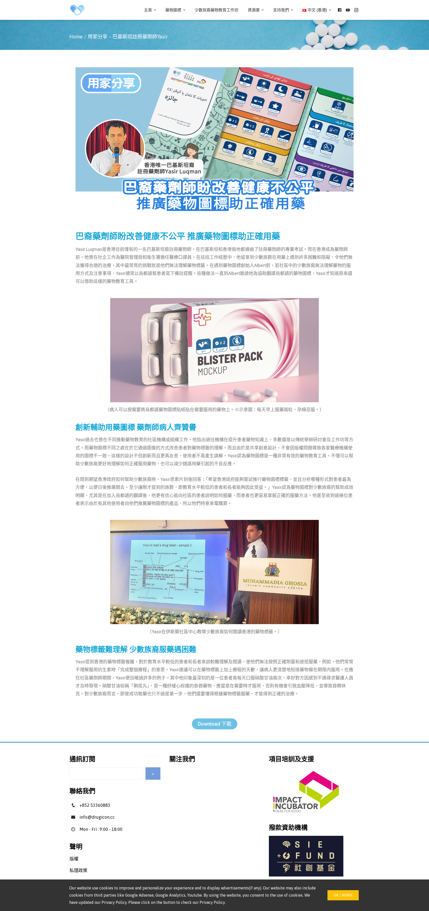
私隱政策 (78, 870)
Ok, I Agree (343, 895)
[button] (214, 723)
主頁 (148, 10)
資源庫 (254, 10)
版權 (74, 858)
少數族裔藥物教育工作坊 (216, 10)
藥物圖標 (173, 10)
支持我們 (281, 10)
